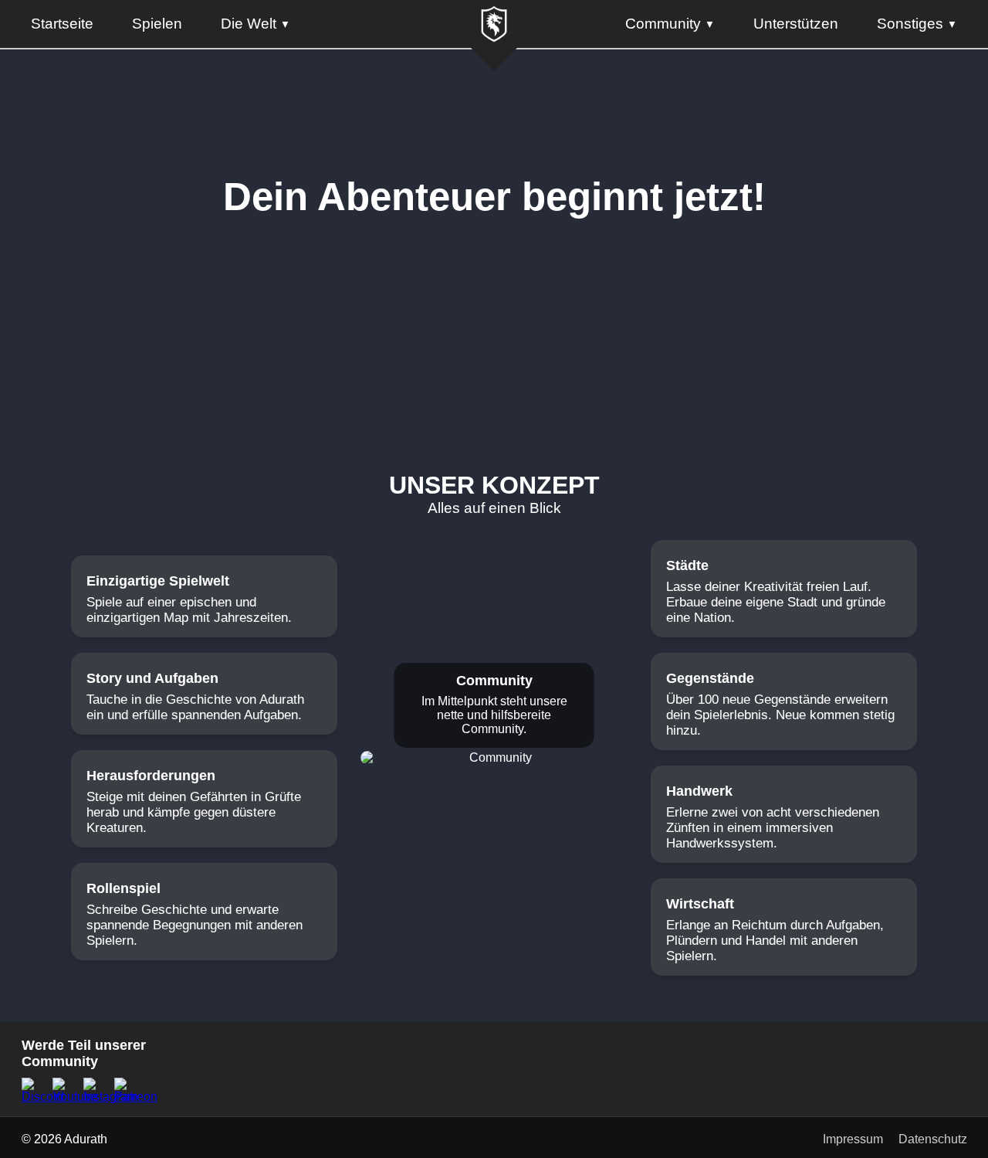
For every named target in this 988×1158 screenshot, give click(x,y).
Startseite (62, 23)
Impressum (853, 1139)
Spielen (157, 23)
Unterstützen (795, 23)
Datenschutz (932, 1139)
